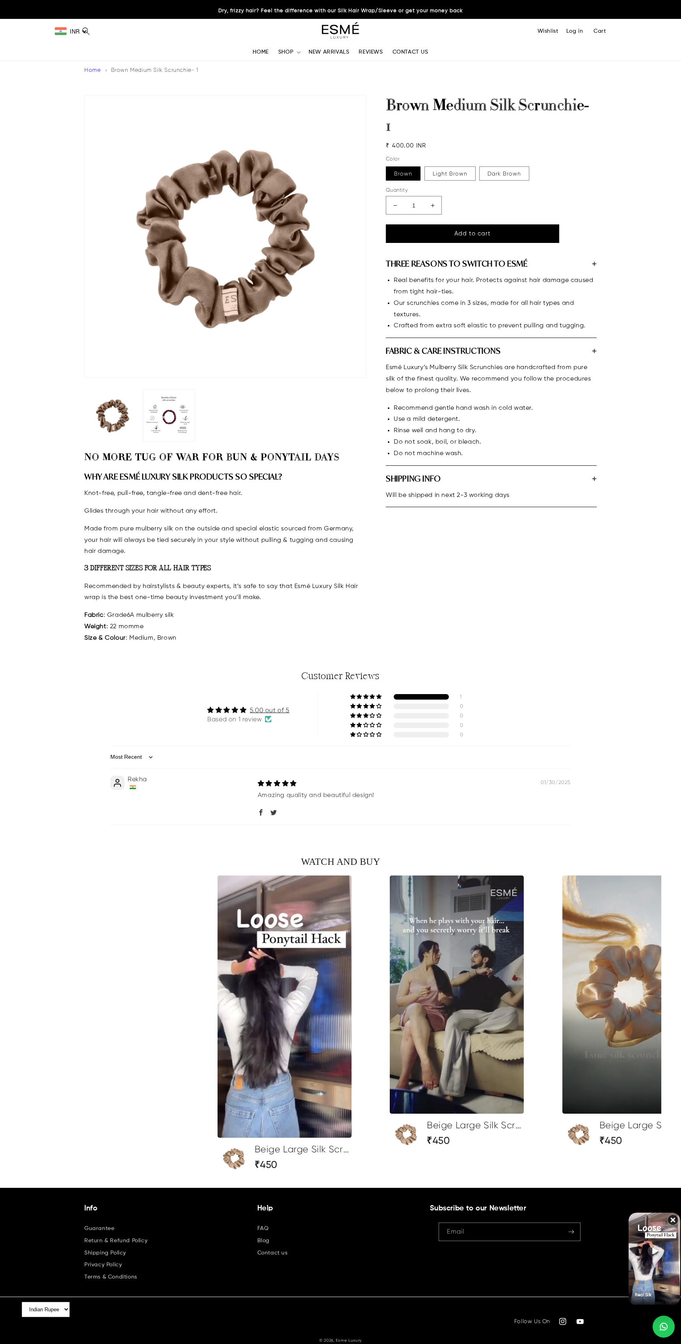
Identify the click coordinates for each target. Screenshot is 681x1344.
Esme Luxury (349, 1340)
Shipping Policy (105, 1253)
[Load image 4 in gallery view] (169, 415)
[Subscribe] (571, 1232)
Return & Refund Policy (115, 1240)
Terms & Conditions (110, 1277)
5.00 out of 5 (270, 710)
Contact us (272, 1253)
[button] (289, 52)
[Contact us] (664, 1327)
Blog (263, 1240)
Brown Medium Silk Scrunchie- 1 (155, 70)
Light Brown (450, 173)
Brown (403, 173)
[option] (285, 1025)
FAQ (263, 1228)
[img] (277, 783)
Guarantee (99, 1228)
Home (92, 70)
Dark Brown (504, 173)
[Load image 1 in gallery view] (112, 415)
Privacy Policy (103, 1264)
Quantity (397, 190)
